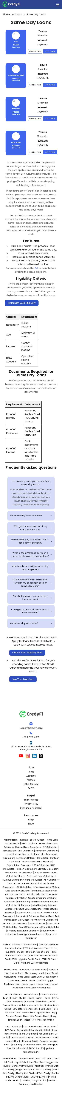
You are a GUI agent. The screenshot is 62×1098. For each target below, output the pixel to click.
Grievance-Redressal (31, 807)
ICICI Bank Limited (33, 1026)
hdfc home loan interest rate (34, 987)
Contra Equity (22, 1076)
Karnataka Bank (31, 1051)
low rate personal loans (26, 1008)
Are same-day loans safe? (31, 623)
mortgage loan (12, 984)
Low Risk (26, 1080)
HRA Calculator (29, 843)
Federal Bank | (31, 1041)
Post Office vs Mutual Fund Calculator (39, 927)
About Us (31, 775)
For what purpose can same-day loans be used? (33, 598)
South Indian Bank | (32, 1044)
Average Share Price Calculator (34, 934)
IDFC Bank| (48, 1044)
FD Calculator (10, 850)
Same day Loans (36, 14)
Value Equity (37, 1076)
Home (6, 14)
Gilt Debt (46, 1058)
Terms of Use (31, 799)
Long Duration (39, 1080)
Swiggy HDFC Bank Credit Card (33, 951)
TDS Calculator (41, 865)
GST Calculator (31, 854)
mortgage (48, 980)
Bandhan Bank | (22, 1048)
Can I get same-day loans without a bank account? (32, 611)
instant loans (43, 998)
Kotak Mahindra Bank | (47, 1037)
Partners (31, 779)
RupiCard (11, 951)
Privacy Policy (31, 803)
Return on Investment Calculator (36, 876)
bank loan (18, 1001)
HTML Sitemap (31, 784)
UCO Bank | (36, 1048)
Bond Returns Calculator (29, 912)
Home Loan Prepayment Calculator (27, 883)
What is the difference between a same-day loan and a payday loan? (32, 554)
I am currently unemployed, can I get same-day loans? (32, 483)
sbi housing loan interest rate (41, 973)
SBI (48, 1030)
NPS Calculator (23, 887)
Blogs (31, 819)
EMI (36, 268)
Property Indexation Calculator (23, 930)
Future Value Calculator (29, 908)
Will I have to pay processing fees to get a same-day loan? (32, 541)
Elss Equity (21, 1073)
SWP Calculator (13, 854)
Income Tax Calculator (32, 839)
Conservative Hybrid (22, 1065)
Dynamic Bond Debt (29, 1058)
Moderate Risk (12, 1080)
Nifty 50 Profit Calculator (44, 919)
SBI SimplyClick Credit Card (26, 959)
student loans (26, 998)
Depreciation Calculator (19, 865)
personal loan (31, 994)
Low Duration (36, 1084)
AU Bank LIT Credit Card (24, 944)
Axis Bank (17, 1026)
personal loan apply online (36, 1012)
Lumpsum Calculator (47, 850)
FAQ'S (31, 788)
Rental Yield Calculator (27, 916)
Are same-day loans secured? (31, 515)
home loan (35, 980)
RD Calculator (26, 850)
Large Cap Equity (25, 1069)
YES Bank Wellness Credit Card (40, 948)
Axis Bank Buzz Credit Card (34, 962)
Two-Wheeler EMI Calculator (37, 861)
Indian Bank (50, 1026)
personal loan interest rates (40, 1001)
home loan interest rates (33, 969)
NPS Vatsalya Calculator (15, 923)
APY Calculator (51, 879)
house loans (29, 984)
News (31, 823)
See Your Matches (23, 679)
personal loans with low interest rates (23, 1005)
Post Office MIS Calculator (19, 872)
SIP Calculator (50, 847)
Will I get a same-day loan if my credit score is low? (33, 528)
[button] (57, 5)
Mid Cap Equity (43, 1069)
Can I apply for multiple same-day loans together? (32, 568)
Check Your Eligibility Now (27, 652)
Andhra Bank (38, 1030)
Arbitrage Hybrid (43, 1065)
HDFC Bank (9, 1030)
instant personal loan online (39, 1019)
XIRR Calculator (37, 923)
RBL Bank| (17, 1044)
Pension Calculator (26, 868)
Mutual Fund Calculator (28, 847)
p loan (14, 998)
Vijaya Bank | (48, 1048)
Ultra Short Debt (37, 1062)
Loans (18, 14)
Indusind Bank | (14, 1041)
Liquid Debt (21, 1062)
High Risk (50, 1076)
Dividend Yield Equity (39, 1073)
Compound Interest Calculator (32, 857)
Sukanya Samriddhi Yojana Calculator (22, 879)
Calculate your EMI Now (22, 303)
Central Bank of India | (23, 1037)
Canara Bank (24, 1030)
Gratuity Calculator (48, 868)
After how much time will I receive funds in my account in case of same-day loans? (32, 582)
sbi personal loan (40, 1016)
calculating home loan (16, 976)
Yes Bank (43, 1033)
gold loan (45, 1008)
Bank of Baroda (28, 1033)
